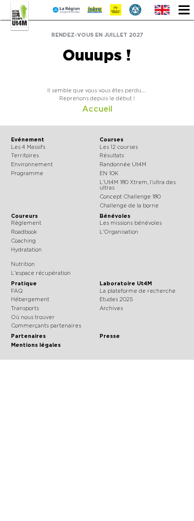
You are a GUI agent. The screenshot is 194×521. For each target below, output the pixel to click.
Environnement (32, 164)
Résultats (111, 155)
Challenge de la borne (129, 205)
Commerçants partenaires (46, 325)
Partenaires (28, 336)
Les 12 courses (118, 147)
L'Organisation (118, 232)
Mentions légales (36, 345)
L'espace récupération (41, 273)
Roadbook (24, 232)
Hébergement (30, 299)
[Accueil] (20, 16)
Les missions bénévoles (130, 223)
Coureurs (24, 216)
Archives (111, 308)
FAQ (17, 291)
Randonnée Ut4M (122, 164)
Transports (25, 308)
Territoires (25, 155)
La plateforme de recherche (137, 291)
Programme (27, 173)
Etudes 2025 (116, 299)
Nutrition (23, 264)
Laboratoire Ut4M (125, 283)
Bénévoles (114, 216)
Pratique (24, 283)
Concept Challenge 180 (130, 196)
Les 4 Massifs (28, 147)
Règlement (26, 223)
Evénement (27, 139)
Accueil (97, 109)
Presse (109, 336)
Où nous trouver (33, 317)
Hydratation (26, 250)
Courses (111, 139)
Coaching (23, 241)
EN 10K (108, 173)
